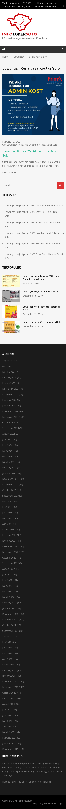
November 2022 (10, 552)
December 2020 (10, 681)
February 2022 (9, 602)
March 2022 (8, 597)
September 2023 (10, 495)
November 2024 (10, 416)
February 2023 (9, 535)
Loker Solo (51, 144)
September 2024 (10, 428)
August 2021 (8, 636)
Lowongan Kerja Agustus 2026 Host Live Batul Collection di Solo (34, 235)
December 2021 (10, 614)
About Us (51, 3)
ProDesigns (58, 803)
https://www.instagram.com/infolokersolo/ (63, 6)
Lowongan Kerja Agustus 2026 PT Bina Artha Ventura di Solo (32, 224)
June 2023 (7, 512)
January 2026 (8, 383)
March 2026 (8, 371)
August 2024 (8, 433)
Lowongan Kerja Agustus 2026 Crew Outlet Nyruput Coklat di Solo (34, 256)
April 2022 (7, 591)
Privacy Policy (24, 6)
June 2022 (7, 580)
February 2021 (9, 670)
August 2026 (8, 360)
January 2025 (8, 405)
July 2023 (6, 507)
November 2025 (10, 394)
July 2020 (6, 709)
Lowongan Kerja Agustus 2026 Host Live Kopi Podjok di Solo (32, 245)
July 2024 (6, 439)
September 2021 (10, 630)
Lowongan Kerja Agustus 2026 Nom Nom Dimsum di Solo (34, 205)
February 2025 (9, 399)
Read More (7, 172)
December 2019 (10, 749)
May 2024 (7, 450)
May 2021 (7, 653)
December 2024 (10, 411)
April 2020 (7, 726)
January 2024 (8, 473)
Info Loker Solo (32, 144)
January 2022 (8, 608)
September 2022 (10, 563)
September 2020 (10, 698)
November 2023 (10, 484)
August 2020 (8, 704)
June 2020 (7, 715)
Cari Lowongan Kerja (12, 144)
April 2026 (7, 366)
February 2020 (9, 737)
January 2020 (8, 743)
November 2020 (10, 687)
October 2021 (9, 625)
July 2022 (6, 574)
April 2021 (7, 659)
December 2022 (10, 546)
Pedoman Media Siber (45, 6)
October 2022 (9, 557)
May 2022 (7, 585)
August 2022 (8, 568)
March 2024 (8, 461)
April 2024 (7, 456)
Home (40, 3)
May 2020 (7, 720)
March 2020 (8, 732)
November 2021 (10, 619)
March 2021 (8, 664)
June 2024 (7, 445)
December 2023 (10, 478)
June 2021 (7, 647)
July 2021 (6, 642)
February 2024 (9, 467)
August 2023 (8, 501)
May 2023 (7, 518)
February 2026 (9, 377)
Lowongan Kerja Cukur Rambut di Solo (42, 291)
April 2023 (7, 523)
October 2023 (9, 490)
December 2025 (10, 388)
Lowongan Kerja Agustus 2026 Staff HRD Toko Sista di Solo (32, 213)
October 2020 (9, 692)
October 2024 (9, 422)
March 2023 (8, 529)
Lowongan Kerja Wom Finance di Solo (42, 322)
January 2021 (8, 675)
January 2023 (8, 540)
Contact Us (9, 6)
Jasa (43, 144)
